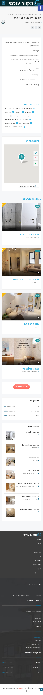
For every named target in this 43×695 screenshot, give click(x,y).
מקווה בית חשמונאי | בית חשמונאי (28, 483)
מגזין (40, 556)
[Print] (32, 27)
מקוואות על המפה (36, 548)
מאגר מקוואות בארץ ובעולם (29, 14)
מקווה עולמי (21, 688)
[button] (40, 8)
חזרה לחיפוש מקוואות (21, 387)
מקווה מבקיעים (31, 324)
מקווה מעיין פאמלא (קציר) (30, 496)
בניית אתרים (15, 691)
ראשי (40, 14)
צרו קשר (39, 569)
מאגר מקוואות (37, 552)
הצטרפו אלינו (37, 573)
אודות (39, 543)
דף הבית (39, 539)
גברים (37, 406)
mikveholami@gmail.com (33, 647)
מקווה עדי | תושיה (30, 368)
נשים (37, 206)
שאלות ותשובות (37, 564)
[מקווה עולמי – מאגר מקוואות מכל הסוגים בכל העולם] (32, 535)
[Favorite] (39, 27)
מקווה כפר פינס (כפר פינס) (26, 279)
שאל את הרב (37, 560)
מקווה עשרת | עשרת (29, 234)
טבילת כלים (35, 411)
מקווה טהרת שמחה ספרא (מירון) (28, 509)
